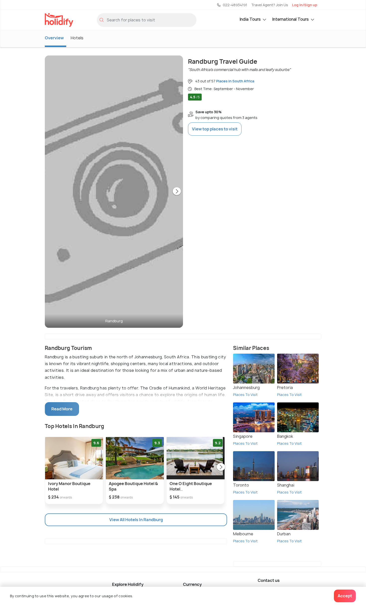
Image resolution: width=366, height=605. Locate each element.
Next (177, 192)
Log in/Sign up (304, 4)
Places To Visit (245, 394)
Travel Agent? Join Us (269, 4)
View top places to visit (215, 129)
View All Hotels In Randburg (136, 519)
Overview (54, 38)
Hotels (77, 38)
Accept (345, 596)
